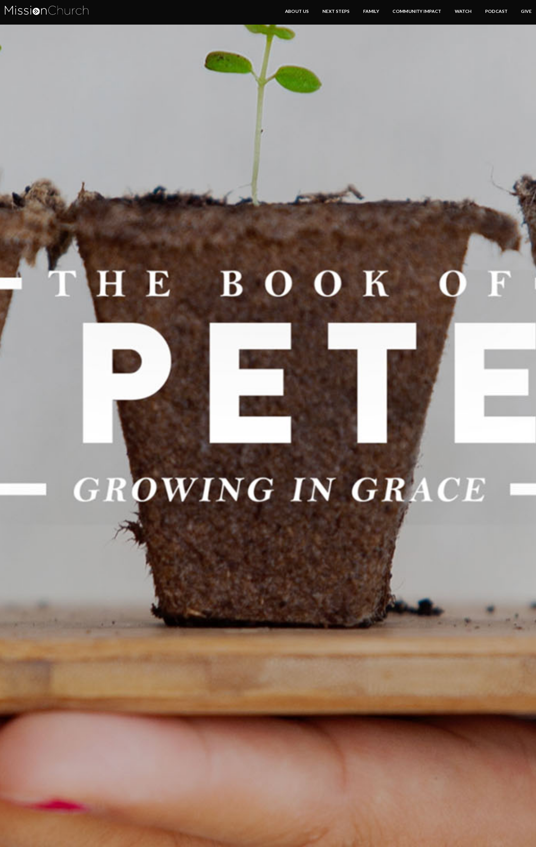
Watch (463, 11)
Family (371, 11)
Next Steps (336, 11)
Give (526, 11)
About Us (297, 11)
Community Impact (417, 11)
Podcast (496, 11)
